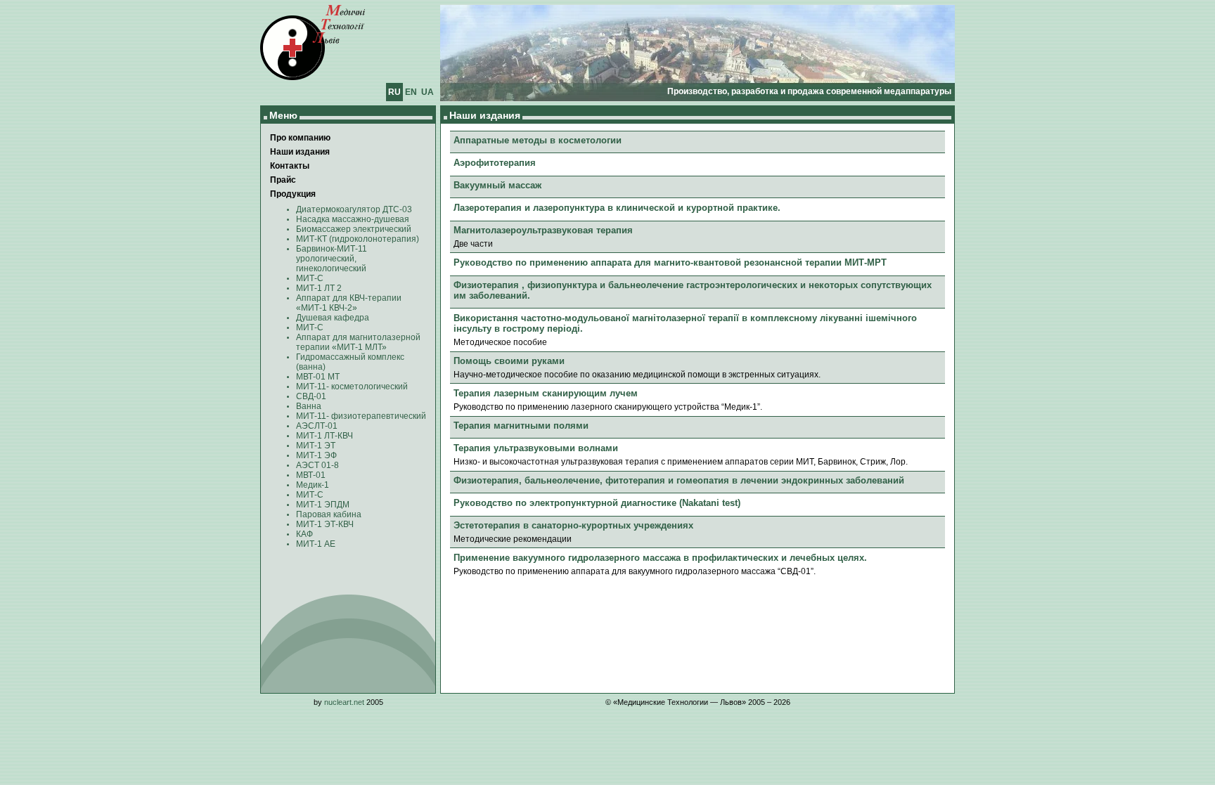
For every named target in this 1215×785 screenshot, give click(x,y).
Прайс (283, 180)
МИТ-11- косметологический (352, 386)
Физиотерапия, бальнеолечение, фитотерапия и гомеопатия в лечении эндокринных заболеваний (679, 480)
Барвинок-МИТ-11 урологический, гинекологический (331, 258)
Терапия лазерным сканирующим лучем (546, 393)
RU (394, 92)
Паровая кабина (328, 514)
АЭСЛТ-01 (317, 426)
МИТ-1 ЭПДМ (322, 505)
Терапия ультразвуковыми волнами (536, 448)
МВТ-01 (311, 475)
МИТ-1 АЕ (315, 544)
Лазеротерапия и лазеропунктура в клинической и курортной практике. (617, 207)
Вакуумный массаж (497, 185)
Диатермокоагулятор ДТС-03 (354, 209)
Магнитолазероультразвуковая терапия (543, 230)
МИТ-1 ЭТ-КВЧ (325, 524)
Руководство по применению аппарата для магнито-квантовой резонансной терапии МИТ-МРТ (670, 262)
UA (427, 92)
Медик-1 (312, 485)
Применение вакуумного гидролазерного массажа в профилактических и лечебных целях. (660, 557)
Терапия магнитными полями (521, 425)
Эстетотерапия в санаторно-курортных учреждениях (573, 525)
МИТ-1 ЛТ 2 (319, 288)
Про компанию (300, 138)
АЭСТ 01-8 (317, 465)
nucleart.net (344, 702)
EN (411, 92)
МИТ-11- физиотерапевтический (361, 416)
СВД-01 (311, 396)
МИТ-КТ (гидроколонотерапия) (357, 239)
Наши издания (300, 152)
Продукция (293, 194)
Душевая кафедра (332, 318)
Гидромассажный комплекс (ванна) (350, 362)
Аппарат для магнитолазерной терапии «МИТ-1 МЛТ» (358, 342)
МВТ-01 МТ (318, 377)
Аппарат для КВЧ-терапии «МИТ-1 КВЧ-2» (348, 303)
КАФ (304, 534)
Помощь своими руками (509, 361)
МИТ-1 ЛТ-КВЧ (324, 436)
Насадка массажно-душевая (352, 219)
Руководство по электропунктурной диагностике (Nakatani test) (597, 503)
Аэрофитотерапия (495, 162)
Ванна (308, 406)
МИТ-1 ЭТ (315, 445)
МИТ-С (309, 278)
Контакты (289, 166)
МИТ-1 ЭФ (316, 455)
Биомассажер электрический (353, 229)
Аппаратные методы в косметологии (538, 140)
